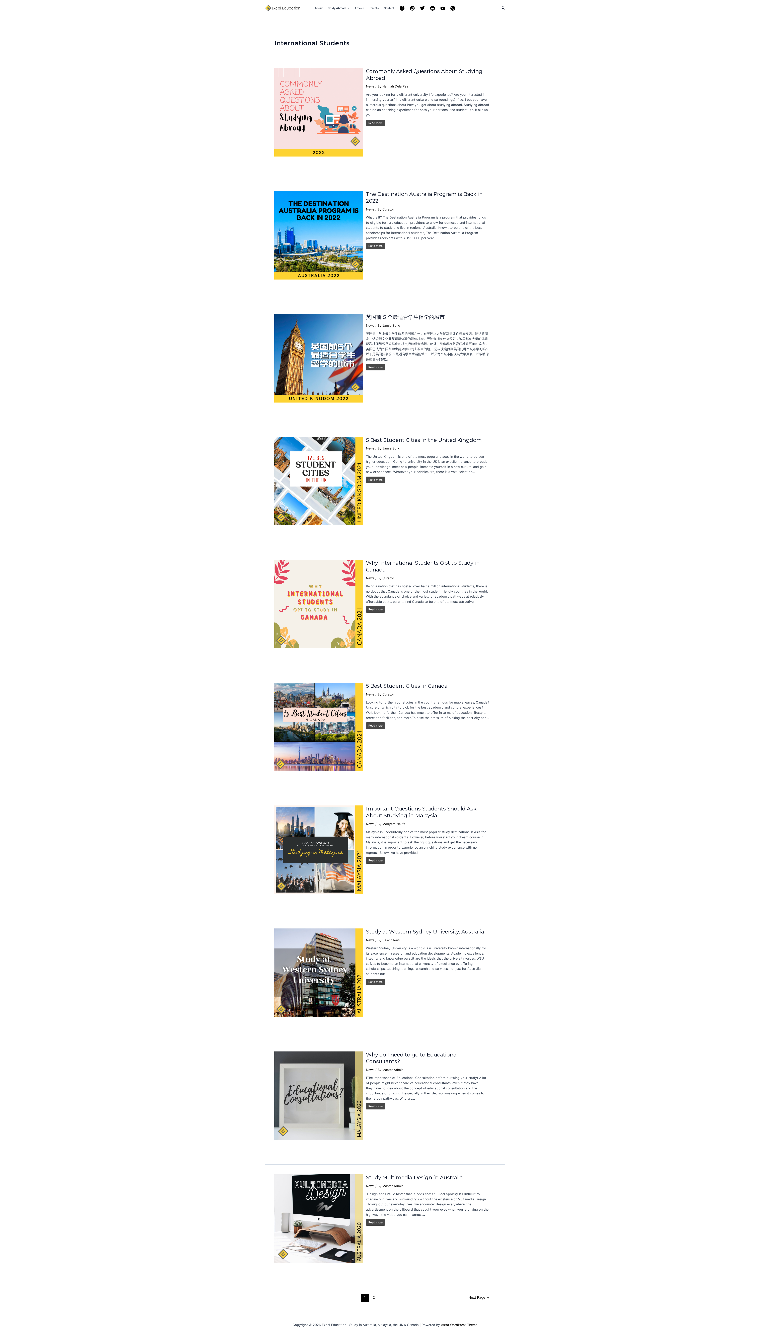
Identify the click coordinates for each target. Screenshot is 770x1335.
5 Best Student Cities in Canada (407, 686)
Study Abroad (336, 8)
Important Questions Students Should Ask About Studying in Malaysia (421, 812)
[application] (347, 8)
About (319, 8)
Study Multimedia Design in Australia (414, 1177)
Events (374, 8)
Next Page (478, 1297)
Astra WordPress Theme (459, 1325)
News (370, 86)
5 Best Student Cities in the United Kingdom (424, 440)
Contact (389, 8)
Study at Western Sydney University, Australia (425, 931)
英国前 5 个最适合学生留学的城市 (405, 317)
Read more (375, 123)
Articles (359, 8)
